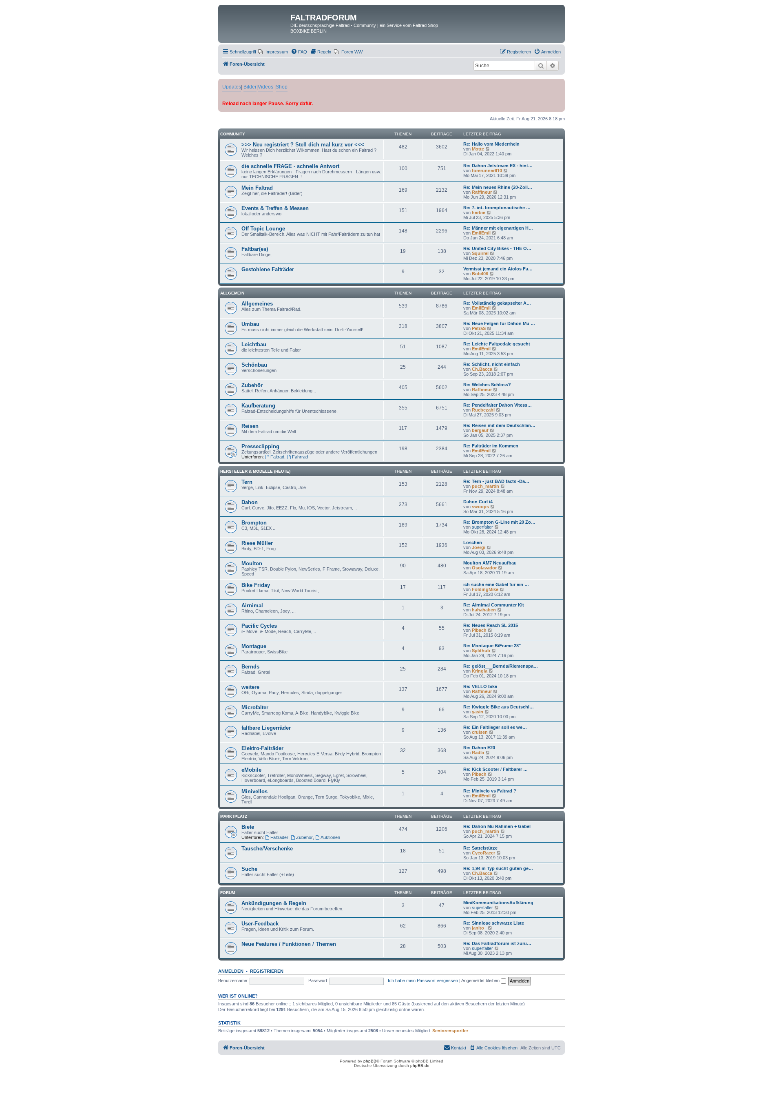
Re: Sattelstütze (480, 847)
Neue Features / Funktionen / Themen (288, 944)
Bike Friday (255, 585)
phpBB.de (419, 1065)
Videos (265, 87)
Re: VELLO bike (480, 686)
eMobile (251, 770)
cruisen (480, 732)
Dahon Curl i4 (478, 501)
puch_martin (485, 486)
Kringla (479, 670)
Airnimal (252, 605)
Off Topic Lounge (263, 229)
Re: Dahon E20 (479, 747)
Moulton (251, 563)
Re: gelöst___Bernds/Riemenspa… (500, 666)
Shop (282, 87)
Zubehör (252, 385)
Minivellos (254, 791)
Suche (249, 869)
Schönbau (254, 365)
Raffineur (482, 192)
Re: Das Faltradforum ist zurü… (497, 943)
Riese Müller (257, 543)
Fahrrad (300, 456)
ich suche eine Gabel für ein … (496, 584)
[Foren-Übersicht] (255, 20)
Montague (253, 646)
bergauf (480, 430)
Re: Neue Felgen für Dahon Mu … (499, 323)
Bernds (250, 667)
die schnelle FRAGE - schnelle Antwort (290, 166)
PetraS (479, 328)
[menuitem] (273, 52)
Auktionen (330, 837)
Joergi (478, 547)
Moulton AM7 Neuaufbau (490, 562)
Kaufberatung (258, 406)
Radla (478, 752)
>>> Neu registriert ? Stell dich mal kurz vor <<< (302, 145)
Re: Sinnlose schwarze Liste (493, 923)
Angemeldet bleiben (481, 980)
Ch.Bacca (482, 369)
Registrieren (266, 971)
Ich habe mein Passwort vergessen (423, 980)
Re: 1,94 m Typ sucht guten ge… (498, 868)
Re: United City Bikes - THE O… (497, 248)
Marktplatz (233, 816)
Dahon (249, 502)
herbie (478, 212)
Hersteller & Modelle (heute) (255, 471)
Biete (247, 827)
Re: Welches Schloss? (487, 384)
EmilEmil (481, 232)
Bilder (250, 87)
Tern (246, 482)
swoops (480, 506)
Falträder (279, 837)
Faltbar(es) (254, 249)
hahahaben (484, 609)
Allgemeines (257, 304)
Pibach (479, 630)
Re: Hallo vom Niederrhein (491, 144)
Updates (231, 87)
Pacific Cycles (259, 626)
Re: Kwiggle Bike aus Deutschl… (498, 706)
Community (232, 134)
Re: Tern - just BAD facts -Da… (496, 481)
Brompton (254, 523)
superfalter (482, 527)
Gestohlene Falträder (267, 269)
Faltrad (277, 456)
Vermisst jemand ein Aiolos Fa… (498, 268)
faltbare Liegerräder (266, 728)
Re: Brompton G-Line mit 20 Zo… (499, 522)
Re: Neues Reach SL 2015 (490, 625)
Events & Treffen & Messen (275, 208)
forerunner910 (487, 170)
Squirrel (480, 253)
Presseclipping (260, 446)
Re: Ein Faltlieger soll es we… (495, 727)
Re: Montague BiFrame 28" (492, 645)
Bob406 (480, 273)
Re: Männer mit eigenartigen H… (498, 228)
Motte (478, 148)
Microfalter (254, 707)
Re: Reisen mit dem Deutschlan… (499, 425)
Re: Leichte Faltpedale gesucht (496, 343)
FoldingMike (485, 589)
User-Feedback (260, 924)
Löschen (472, 542)
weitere (250, 687)
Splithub (481, 650)
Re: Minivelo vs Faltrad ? (489, 790)
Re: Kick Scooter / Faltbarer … (495, 769)
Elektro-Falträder (262, 748)
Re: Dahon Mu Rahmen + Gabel (497, 826)
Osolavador (484, 567)
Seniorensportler (450, 1030)
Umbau (250, 324)
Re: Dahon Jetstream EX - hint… (498, 165)
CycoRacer (483, 852)
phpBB (369, 1061)
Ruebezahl (483, 409)
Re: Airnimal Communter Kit (493, 604)
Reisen (250, 426)
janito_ (479, 927)
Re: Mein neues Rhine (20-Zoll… (497, 187)
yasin (477, 711)
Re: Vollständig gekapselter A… (497, 303)
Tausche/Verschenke (267, 848)
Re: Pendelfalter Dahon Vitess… (497, 405)
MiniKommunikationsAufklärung (498, 902)
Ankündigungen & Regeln (273, 903)
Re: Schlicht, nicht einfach (491, 364)
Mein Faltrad (257, 188)
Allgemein (232, 293)
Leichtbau (253, 344)
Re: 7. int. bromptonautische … (497, 207)
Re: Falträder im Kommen (490, 445)
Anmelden (230, 971)
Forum (227, 892)
